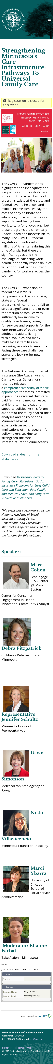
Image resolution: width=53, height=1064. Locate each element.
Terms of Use (24, 1047)
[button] (49, 19)
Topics (9, 974)
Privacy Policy (9, 1047)
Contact (9, 987)
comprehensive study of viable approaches (25, 390)
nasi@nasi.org (36, 1039)
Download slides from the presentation (20, 456)
